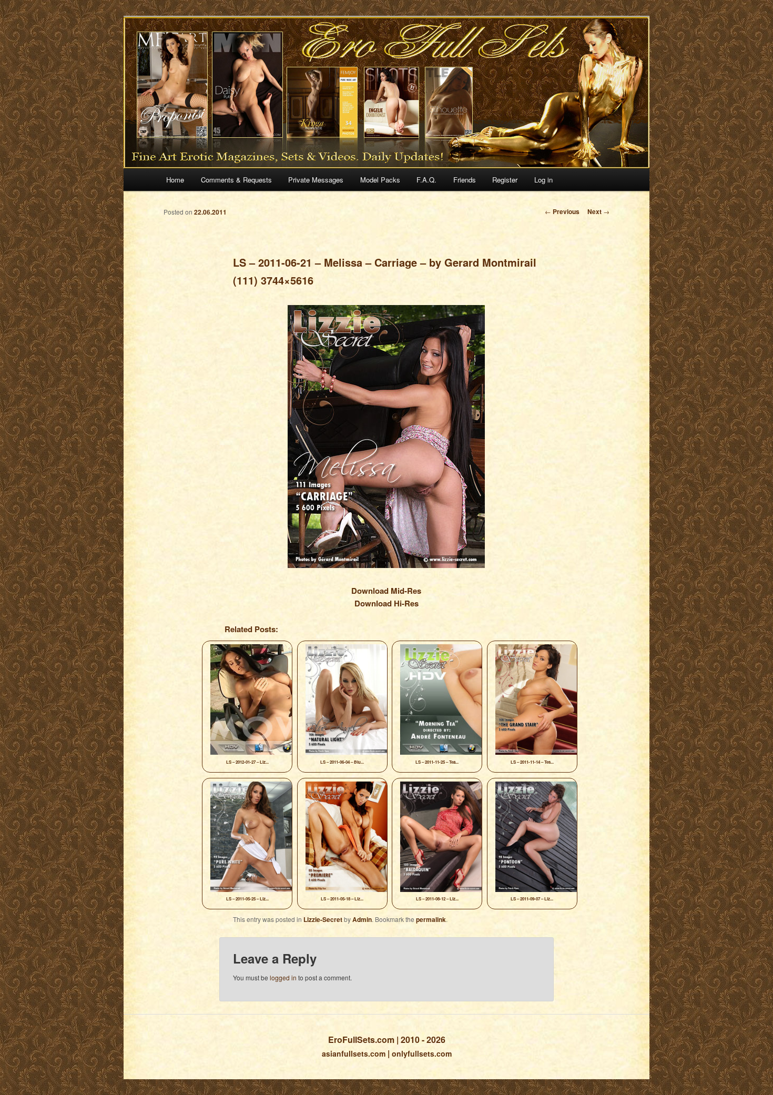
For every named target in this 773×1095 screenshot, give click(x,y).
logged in (283, 977)
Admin (362, 919)
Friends (464, 180)
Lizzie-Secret (322, 919)
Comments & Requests (236, 180)
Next (598, 211)
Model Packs (380, 180)
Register (504, 180)
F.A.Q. (426, 180)
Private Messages (315, 180)
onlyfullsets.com (422, 1053)
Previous (562, 211)
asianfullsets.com (353, 1053)
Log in (543, 180)
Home (175, 180)
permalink (431, 919)
